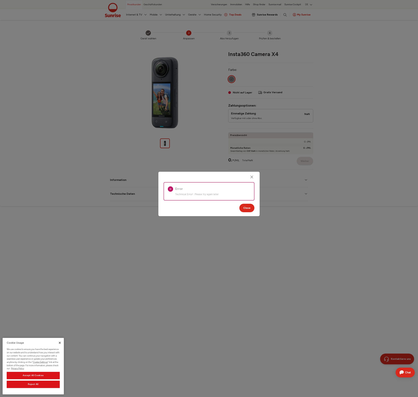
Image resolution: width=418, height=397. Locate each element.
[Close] (251, 177)
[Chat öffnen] (405, 372)
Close (246, 207)
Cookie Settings (40, 362)
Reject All (33, 384)
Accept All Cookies (33, 375)
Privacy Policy (17, 368)
